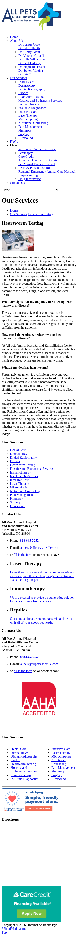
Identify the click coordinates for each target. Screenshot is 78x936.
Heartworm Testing (31, 96)
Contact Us (17, 182)
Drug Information (29, 179)
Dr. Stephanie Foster (31, 67)
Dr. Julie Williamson (31, 59)
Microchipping (28, 119)
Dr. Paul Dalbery (29, 63)
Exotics (23, 93)
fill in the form (23, 554)
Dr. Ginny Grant (29, 52)
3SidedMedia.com (14, 928)
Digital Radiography (31, 89)
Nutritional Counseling (33, 123)
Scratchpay (25, 153)
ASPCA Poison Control (34, 168)
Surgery (23, 134)
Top (4, 932)
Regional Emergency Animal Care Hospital (46, 171)
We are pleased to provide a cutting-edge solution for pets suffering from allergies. (42, 599)
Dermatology (27, 85)
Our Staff (24, 74)
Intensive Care (27, 111)
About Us (16, 40)
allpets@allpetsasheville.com (39, 547)
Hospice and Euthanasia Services (40, 100)
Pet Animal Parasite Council (36, 164)
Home (14, 37)
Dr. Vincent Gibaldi (31, 55)
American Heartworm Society (38, 160)
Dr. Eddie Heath (29, 48)
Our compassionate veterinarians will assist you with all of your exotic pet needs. (41, 620)
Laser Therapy (27, 115)
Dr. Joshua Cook (29, 44)
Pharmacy (24, 130)
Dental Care (26, 82)
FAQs (14, 141)
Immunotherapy (28, 104)
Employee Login (29, 175)
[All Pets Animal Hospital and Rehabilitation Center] (31, 30)
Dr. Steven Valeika (30, 70)
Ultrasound (25, 138)
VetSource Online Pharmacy (37, 149)
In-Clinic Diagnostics (32, 108)
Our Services (18, 78)
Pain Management (30, 126)
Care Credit (25, 156)
